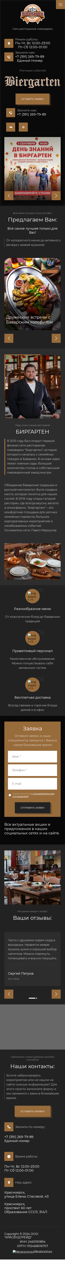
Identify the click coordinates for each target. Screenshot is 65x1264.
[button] (32, 99)
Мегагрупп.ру (43, 1251)
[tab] (32, 998)
